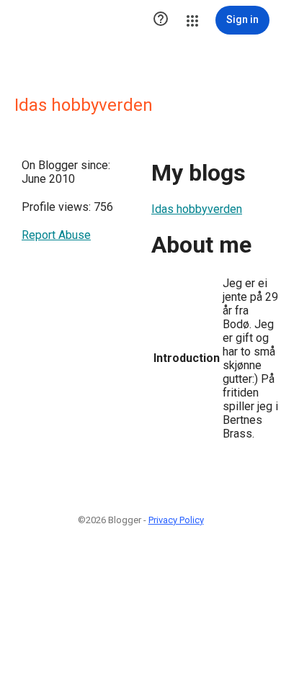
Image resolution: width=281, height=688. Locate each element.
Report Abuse (56, 235)
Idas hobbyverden (196, 209)
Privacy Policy (176, 520)
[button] (160, 20)
